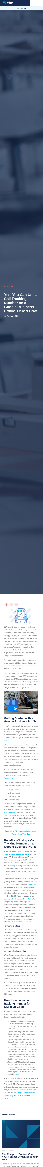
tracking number (22, 1021)
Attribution (8, 287)
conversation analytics (13, 975)
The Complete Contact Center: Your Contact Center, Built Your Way (20, 1157)
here (16, 1074)
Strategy (5, 1151)
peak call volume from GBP (20, 899)
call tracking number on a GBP (17, 854)
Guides (13, 1151)
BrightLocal (8, 778)
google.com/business (12, 765)
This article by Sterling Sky (15, 866)
